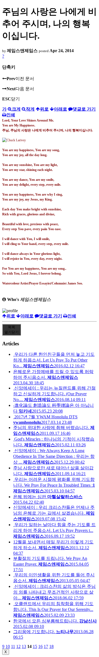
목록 (11, 329)
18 (51, 646)
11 (13, 646)
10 (8, 646)
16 (40, 646)
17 (46, 646)
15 (35, 646)
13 (24, 646)
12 (18, 646)
